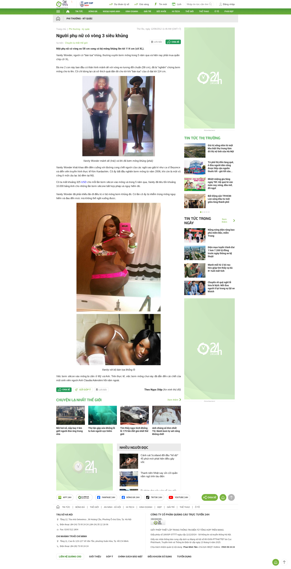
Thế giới (189, 11)
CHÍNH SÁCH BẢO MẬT (130, 556)
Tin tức (79, 11)
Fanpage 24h (108, 497)
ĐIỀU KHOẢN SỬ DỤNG (160, 556)
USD (84, 182)
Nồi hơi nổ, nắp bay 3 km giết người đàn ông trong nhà (69, 431)
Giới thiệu (95, 556)
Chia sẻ (175, 42)
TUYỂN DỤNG (184, 556)
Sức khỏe (161, 11)
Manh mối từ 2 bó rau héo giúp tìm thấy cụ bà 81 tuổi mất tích (220, 267)
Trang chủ (61, 29)
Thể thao (204, 11)
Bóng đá (93, 11)
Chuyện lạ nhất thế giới (76, 43)
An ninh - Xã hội (112, 507)
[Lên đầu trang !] (284, 562)
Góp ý (109, 556)
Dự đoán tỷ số (121, 4)
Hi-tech (176, 11)
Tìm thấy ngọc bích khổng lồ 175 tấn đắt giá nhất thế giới (134, 431)
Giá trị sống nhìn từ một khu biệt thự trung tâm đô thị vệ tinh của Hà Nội (221, 148)
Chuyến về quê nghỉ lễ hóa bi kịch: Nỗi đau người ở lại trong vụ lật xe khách (221, 287)
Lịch (179, 4)
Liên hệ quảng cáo (70, 556)
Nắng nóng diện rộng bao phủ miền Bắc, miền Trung (221, 232)
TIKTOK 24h (156, 497)
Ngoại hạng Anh (111, 11)
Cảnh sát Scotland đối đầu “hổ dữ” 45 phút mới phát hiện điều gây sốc (159, 458)
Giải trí (147, 11)
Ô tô (217, 11)
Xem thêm (172, 399)
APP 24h (67, 497)
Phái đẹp (229, 11)
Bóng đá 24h (133, 497)
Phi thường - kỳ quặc (79, 18)
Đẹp (159, 507)
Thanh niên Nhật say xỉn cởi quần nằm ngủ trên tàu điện (159, 474)
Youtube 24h (181, 497)
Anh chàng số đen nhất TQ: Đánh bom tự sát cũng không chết (166, 431)
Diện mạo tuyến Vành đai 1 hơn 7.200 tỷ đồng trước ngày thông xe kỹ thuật (221, 252)
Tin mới (163, 4)
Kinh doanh (132, 11)
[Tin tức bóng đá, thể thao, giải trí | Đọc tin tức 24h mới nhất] (64, 7)
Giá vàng (144, 4)
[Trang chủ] (61, 18)
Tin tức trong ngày (197, 220)
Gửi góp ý (85, 389)
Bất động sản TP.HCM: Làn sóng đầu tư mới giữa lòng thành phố (220, 199)
